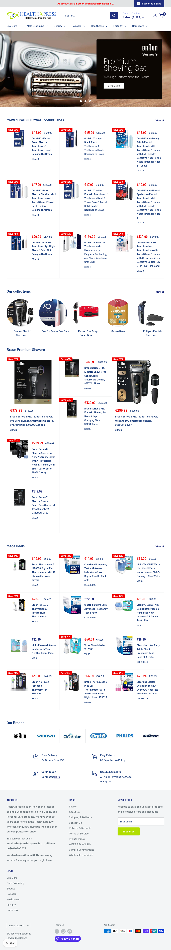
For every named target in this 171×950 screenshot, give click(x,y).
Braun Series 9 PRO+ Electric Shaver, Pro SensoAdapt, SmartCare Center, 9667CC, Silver (95, 356)
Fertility (118, 25)
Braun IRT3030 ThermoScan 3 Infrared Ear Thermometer (40, 591)
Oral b (35, 140)
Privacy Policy (77, 819)
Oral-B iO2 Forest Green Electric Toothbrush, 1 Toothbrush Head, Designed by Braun (42, 127)
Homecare (138, 25)
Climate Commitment (81, 830)
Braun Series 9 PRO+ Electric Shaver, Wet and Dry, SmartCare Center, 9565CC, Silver (136, 401)
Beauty (58, 25)
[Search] (114, 15)
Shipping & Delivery (80, 798)
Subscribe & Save (151, 3)
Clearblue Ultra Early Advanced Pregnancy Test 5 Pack (96, 589)
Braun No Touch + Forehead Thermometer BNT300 (41, 668)
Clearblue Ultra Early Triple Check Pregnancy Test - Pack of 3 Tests (148, 632)
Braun (13, 410)
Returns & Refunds (80, 809)
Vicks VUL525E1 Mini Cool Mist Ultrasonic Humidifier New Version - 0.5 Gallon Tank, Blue (148, 593)
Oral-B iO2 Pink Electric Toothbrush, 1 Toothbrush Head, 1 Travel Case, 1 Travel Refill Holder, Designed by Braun (44, 181)
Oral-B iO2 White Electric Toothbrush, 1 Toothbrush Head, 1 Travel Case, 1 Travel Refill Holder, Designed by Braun (96, 181)
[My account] (154, 15)
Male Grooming (35, 25)
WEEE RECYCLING (80, 825)
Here (57, 757)
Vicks (140, 562)
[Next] (164, 296)
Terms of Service (79, 814)
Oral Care (12, 25)
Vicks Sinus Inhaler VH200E (94, 628)
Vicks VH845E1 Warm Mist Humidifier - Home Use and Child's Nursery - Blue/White (148, 551)
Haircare (76, 25)
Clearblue (90, 566)
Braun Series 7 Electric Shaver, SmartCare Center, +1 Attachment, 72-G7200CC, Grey (43, 486)
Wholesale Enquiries (81, 836)
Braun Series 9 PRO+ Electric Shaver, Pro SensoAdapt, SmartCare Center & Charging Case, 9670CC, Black (32, 401)
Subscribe (129, 812)
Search (73, 787)
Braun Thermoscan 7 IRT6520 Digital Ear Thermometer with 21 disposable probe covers (43, 553)
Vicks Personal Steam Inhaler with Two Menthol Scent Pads (44, 630)
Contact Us (75, 803)
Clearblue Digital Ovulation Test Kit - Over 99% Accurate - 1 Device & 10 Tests (148, 668)
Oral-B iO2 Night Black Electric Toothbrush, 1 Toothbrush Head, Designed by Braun (94, 127)
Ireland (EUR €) (16, 906)
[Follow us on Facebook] (57, 912)
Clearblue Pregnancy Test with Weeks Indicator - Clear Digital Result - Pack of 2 (95, 553)
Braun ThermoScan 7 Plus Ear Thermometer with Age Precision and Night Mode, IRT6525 (95, 670)
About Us (74, 792)
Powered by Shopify (17, 918)
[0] (161, 16)
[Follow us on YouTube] (69, 912)
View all (160, 101)
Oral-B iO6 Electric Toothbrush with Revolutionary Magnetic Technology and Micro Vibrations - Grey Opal (96, 233)
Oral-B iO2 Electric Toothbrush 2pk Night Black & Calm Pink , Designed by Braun (43, 229)
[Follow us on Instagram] (63, 912)
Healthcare (97, 25)
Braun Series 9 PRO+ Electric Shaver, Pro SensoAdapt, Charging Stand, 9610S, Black (95, 397)
